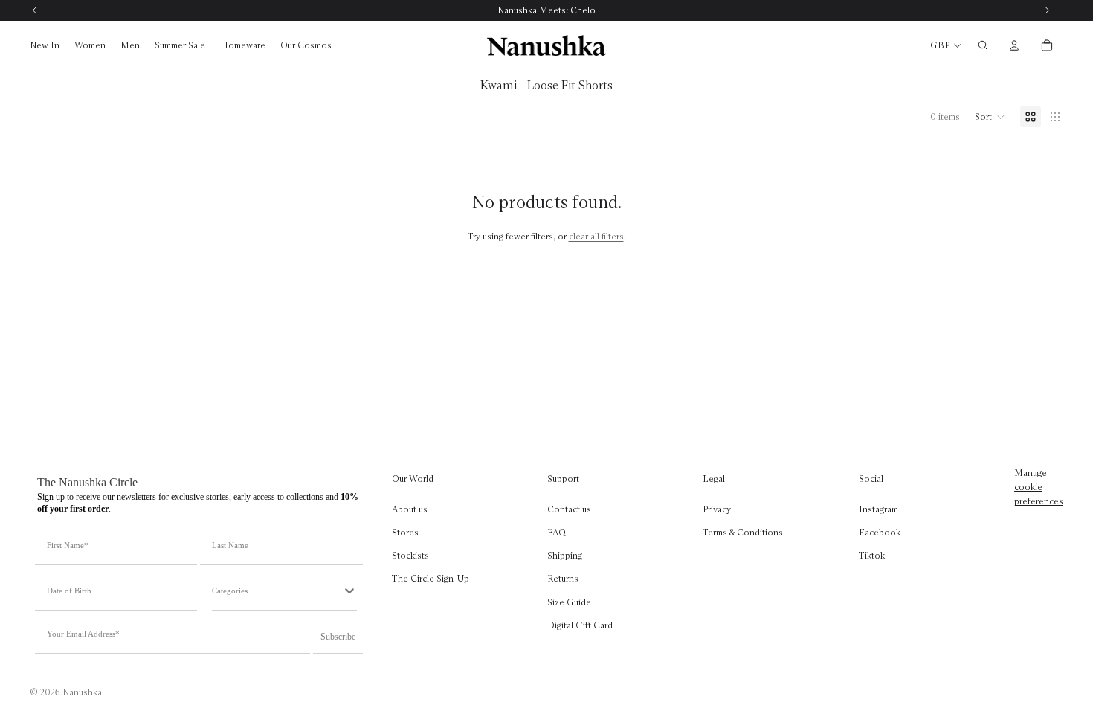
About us (410, 509)
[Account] (1014, 45)
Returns (562, 578)
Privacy (717, 509)
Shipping (564, 555)
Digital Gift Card (580, 625)
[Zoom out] (1055, 116)
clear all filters (596, 236)
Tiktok (872, 555)
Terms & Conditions (743, 532)
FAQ (556, 532)
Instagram (878, 509)
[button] (990, 116)
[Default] (1030, 116)
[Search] (983, 45)
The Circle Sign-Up (430, 578)
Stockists (410, 555)
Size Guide (569, 601)
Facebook (879, 532)
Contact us (569, 509)
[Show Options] (349, 590)
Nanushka (82, 692)
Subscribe (337, 636)
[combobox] (276, 590)
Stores (405, 532)
